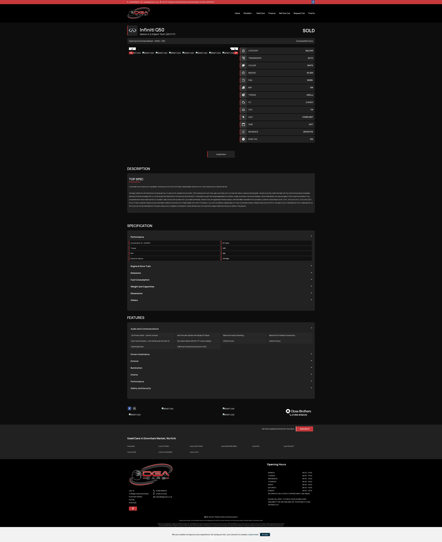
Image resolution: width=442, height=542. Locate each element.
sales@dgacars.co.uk (151, 2)
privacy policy (232, 517)
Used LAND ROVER (196, 446)
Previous (131, 53)
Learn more (253, 534)
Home (237, 13)
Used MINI (255, 446)
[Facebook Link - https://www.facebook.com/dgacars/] (313, 2)
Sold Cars (260, 13)
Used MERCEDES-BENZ (229, 446)
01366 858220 (134, 2)
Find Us (311, 13)
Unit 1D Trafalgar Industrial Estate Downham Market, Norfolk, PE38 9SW (187, 2)
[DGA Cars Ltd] (138, 13)
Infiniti (157, 41)
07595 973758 (161, 494)
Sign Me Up (304, 429)
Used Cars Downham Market (141, 41)
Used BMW (131, 446)
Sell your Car (284, 13)
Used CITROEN (163, 446)
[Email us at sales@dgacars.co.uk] (134, 408)
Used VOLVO (194, 452)
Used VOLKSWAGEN (165, 452)
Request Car (299, 13)
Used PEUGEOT (289, 446)
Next (236, 53)
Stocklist (247, 13)
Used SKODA (131, 452)
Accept (265, 534)
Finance (272, 13)
